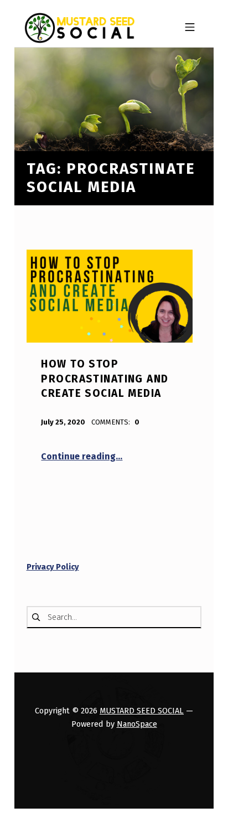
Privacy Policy (53, 567)
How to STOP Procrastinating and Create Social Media (104, 379)
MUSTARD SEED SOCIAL (142, 711)
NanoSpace (137, 724)
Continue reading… (81, 456)
